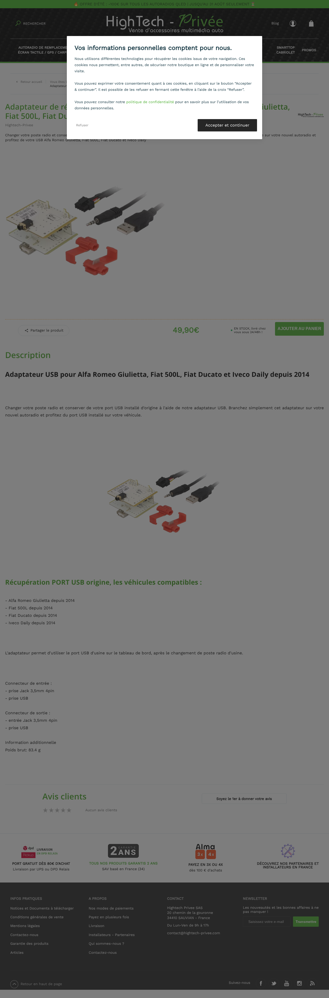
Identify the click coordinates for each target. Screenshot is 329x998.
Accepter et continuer (227, 125)
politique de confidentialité (150, 102)
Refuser (82, 125)
